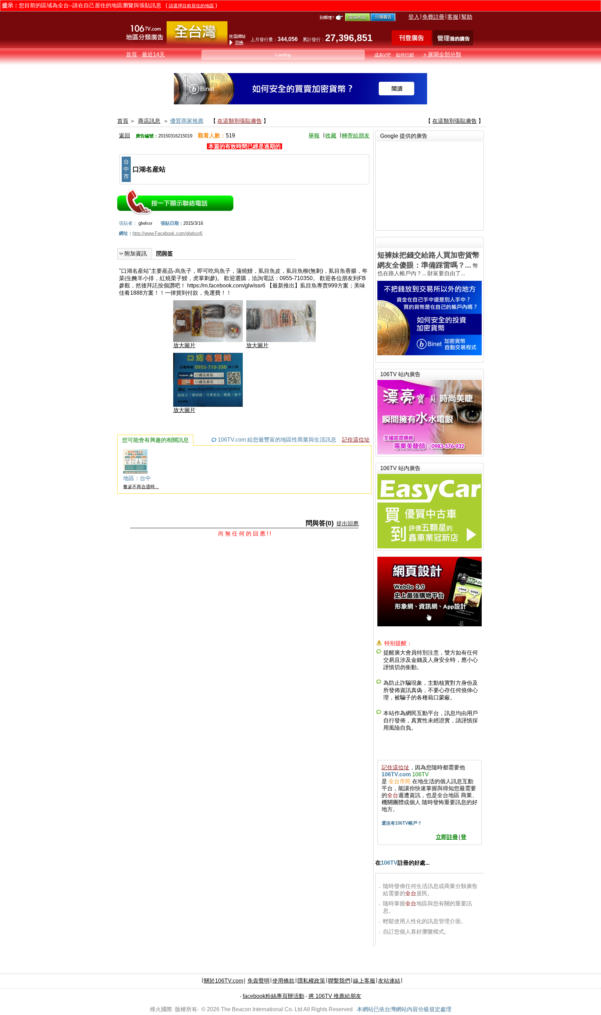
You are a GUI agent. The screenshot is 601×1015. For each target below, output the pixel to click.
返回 (124, 135)
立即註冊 (447, 837)
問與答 (164, 253)
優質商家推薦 (186, 121)
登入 (413, 17)
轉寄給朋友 (356, 135)
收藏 (330, 135)
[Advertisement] (429, 185)
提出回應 (347, 523)
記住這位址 (356, 440)
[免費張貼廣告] (412, 44)
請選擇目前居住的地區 (191, 5)
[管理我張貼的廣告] (453, 44)
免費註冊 (433, 17)
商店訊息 (149, 121)
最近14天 (153, 54)
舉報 (314, 135)
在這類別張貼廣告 (239, 121)
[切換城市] (197, 44)
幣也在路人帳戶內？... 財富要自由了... (428, 263)
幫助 (466, 17)
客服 (452, 17)
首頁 (131, 54)
